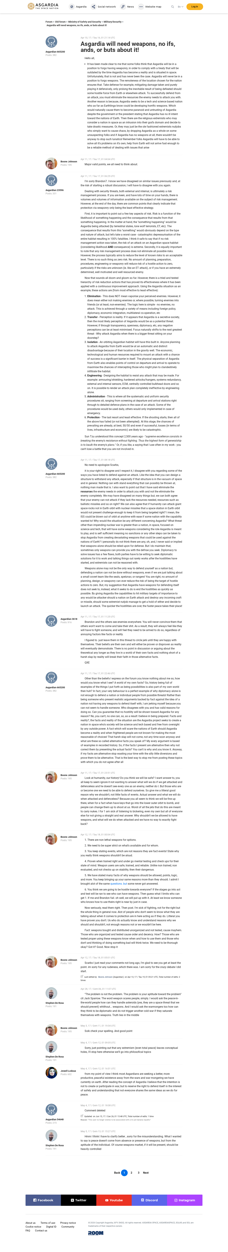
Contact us (41, 1230)
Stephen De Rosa (55, 1003)
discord (152, 1200)
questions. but (118, 883)
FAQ (28, 1230)
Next (146, 1172)
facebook (45, 1200)
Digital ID (51, 1226)
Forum (49, 21)
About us (31, 1222)
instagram (187, 1200)
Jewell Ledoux (68, 1071)
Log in (194, 6)
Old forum (60, 21)
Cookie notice (33, 1226)
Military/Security (113, 21)
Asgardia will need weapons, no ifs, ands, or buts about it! (77, 25)
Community (67, 1226)
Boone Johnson (69, 161)
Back (117, 1172)
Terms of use (48, 1222)
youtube (116, 1200)
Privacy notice (68, 1222)
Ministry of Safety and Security (84, 21)
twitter (80, 1200)
